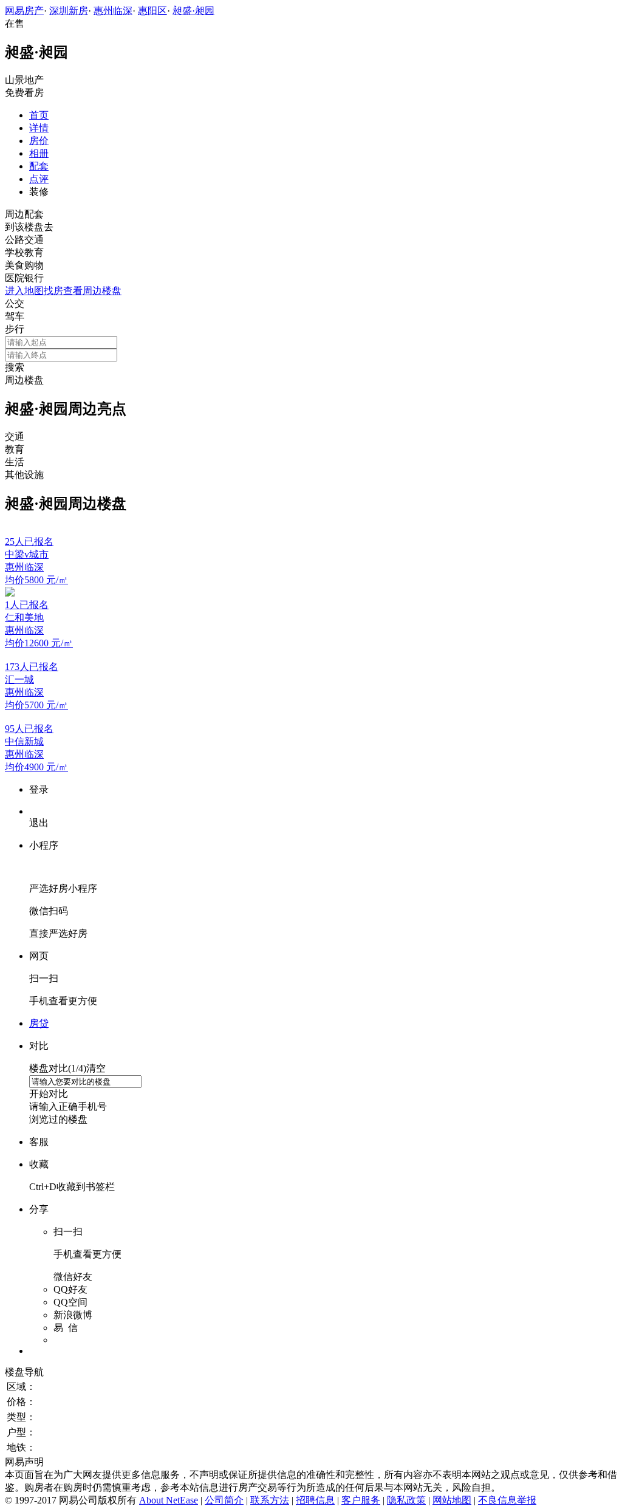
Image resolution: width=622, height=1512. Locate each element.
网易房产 (24, 10)
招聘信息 (315, 1500)
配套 (39, 166)
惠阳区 (152, 10)
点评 (39, 179)
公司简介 (224, 1500)
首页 (39, 115)
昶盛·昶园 (193, 10)
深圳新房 (68, 10)
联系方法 (269, 1500)
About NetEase (168, 1500)
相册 (39, 153)
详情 (39, 128)
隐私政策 (406, 1500)
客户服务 (360, 1500)
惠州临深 (113, 10)
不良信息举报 (507, 1500)
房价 (39, 140)
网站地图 (451, 1500)
